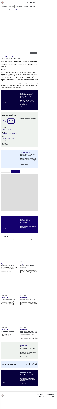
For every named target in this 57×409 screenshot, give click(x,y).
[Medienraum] (31, 2)
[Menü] (24, 2)
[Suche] (27, 2)
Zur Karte (15, 171)
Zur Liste (5, 171)
